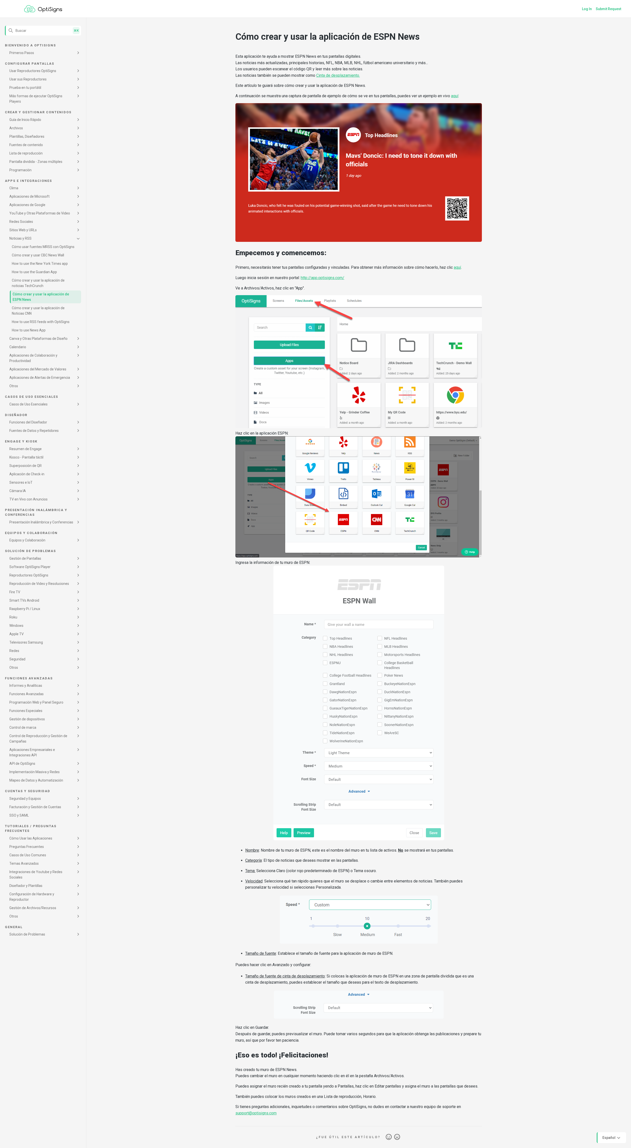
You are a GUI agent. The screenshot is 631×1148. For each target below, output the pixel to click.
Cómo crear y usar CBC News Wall (38, 255)
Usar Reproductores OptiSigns (32, 71)
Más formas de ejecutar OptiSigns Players (35, 98)
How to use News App (29, 330)
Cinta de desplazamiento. (338, 75)
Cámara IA (17, 491)
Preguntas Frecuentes (26, 847)
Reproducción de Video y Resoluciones (39, 584)
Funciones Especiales (25, 711)
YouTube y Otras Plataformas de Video (39, 213)
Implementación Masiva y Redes (34, 772)
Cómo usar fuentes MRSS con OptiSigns (43, 247)
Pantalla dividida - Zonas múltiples (35, 162)
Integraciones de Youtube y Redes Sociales (35, 874)
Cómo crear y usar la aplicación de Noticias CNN (38, 310)
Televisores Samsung (26, 642)
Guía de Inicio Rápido (25, 120)
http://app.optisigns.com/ (322, 277)
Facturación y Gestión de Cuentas (35, 807)
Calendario (17, 347)
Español (609, 1137)
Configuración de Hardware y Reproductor (31, 896)
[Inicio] (43, 9)
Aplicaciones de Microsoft (29, 196)
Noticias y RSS (20, 238)
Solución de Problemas (27, 934)
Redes (14, 651)
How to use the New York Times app (40, 264)
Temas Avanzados (24, 863)
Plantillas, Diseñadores (26, 136)
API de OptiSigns (22, 763)
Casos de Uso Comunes (27, 855)
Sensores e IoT (21, 482)
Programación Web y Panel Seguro (36, 702)
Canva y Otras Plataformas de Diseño (38, 339)
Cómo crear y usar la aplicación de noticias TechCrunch (38, 283)
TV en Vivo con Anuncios (28, 499)
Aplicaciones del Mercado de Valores (37, 369)
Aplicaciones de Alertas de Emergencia (39, 378)
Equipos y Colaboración (27, 540)
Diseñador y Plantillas (25, 886)
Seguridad (17, 659)
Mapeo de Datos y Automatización (36, 780)
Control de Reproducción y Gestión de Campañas (38, 738)
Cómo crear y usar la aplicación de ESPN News (41, 297)
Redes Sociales (21, 222)
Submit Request (608, 9)
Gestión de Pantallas (25, 558)
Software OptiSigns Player (30, 567)
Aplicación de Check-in (26, 474)
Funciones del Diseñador (28, 422)
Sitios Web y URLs (23, 230)
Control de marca (22, 727)
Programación (20, 170)
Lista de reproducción (26, 153)
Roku (13, 617)
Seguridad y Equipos (25, 799)
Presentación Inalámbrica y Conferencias (41, 522)
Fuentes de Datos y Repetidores (34, 431)
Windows (16, 626)
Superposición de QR (25, 466)
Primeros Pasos (21, 53)
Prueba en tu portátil (25, 88)
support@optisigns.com (256, 1113)
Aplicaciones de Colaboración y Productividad (33, 358)
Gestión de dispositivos (27, 719)
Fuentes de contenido (26, 145)
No (397, 1137)
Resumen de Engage (25, 449)
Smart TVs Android (24, 600)
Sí (389, 1137)
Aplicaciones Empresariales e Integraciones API (32, 752)
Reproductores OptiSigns (28, 575)
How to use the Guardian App (34, 272)
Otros (13, 386)
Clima (13, 188)
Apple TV (16, 634)
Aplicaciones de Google (27, 205)
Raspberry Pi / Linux (24, 609)
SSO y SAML (19, 815)
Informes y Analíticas (25, 686)
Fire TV (14, 592)
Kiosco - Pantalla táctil (26, 457)
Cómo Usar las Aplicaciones (30, 838)
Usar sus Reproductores (28, 79)
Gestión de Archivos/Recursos (32, 908)
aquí (454, 96)
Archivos (16, 128)
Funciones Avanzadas (26, 694)
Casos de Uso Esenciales (28, 404)
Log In (587, 9)
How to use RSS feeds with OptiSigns (41, 322)
